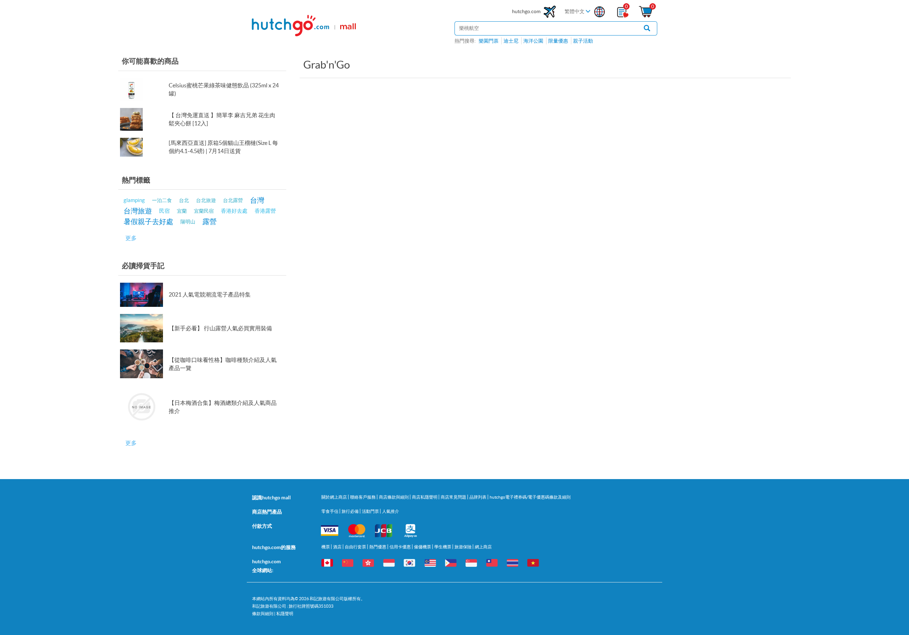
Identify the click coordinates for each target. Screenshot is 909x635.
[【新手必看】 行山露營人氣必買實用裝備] (144, 328)
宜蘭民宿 (204, 211)
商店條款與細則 (394, 497)
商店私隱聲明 (425, 497)
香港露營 (265, 211)
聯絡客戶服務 (363, 497)
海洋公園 (533, 41)
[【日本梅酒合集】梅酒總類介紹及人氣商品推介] (144, 407)
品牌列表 (478, 497)
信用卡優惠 (401, 546)
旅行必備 (350, 511)
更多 (131, 238)
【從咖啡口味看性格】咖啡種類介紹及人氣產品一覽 (223, 364)
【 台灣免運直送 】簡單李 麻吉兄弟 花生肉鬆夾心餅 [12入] (222, 119)
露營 (209, 221)
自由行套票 (356, 546)
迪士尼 (511, 41)
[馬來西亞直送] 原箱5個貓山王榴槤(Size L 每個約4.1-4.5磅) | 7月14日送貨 (223, 147)
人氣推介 (390, 511)
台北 (184, 200)
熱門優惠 (378, 546)
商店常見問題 (454, 497)
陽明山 (187, 221)
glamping (134, 200)
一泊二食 (162, 200)
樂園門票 (489, 41)
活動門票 (371, 511)
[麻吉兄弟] (144, 119)
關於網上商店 (334, 497)
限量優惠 (558, 41)
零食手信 (330, 511)
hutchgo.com (526, 11)
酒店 (337, 546)
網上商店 (483, 546)
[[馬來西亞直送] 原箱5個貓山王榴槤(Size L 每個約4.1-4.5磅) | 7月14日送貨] (144, 147)
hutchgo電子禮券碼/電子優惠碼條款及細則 (530, 497)
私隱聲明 (284, 613)
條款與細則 (262, 613)
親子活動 (583, 41)
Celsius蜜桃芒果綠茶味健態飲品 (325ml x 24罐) (224, 89)
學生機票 (443, 546)
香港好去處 (234, 211)
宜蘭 (182, 211)
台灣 (257, 200)
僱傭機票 (423, 546)
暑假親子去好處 (148, 221)
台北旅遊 (206, 200)
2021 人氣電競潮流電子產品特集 (210, 294)
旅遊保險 (463, 546)
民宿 (164, 211)
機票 (326, 546)
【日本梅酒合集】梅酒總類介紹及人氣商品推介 (223, 407)
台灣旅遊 (138, 211)
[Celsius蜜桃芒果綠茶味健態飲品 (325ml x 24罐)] (144, 89)
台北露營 (233, 200)
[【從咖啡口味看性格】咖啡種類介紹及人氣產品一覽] (144, 364)
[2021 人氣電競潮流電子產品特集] (144, 295)
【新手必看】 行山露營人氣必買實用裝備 (220, 328)
